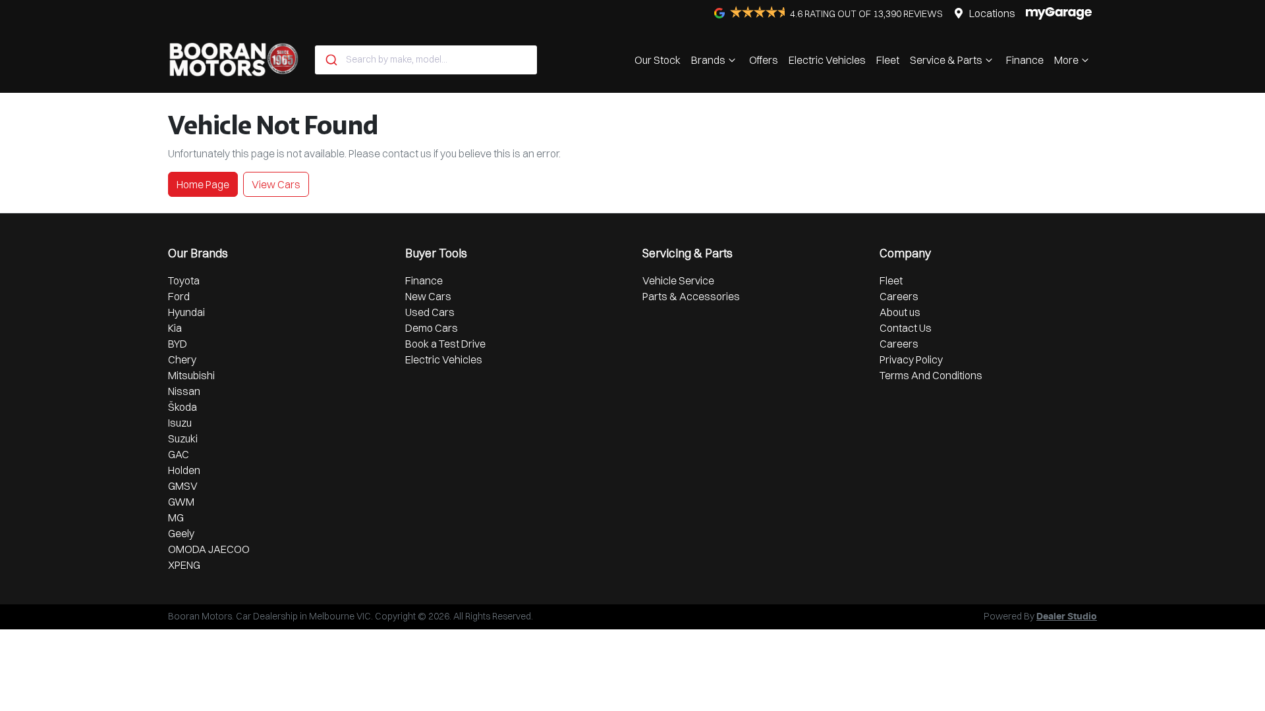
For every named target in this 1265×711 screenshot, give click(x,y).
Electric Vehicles (827, 59)
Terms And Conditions (931, 375)
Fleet (887, 59)
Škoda (182, 406)
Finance (1025, 59)
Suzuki (183, 438)
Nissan (184, 391)
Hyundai (186, 312)
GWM (181, 501)
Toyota (184, 280)
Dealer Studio (1066, 616)
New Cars (428, 296)
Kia (175, 327)
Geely (181, 533)
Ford (179, 296)
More (1066, 59)
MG (176, 517)
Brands (708, 59)
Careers (899, 296)
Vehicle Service (678, 280)
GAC (178, 454)
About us (900, 312)
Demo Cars (431, 327)
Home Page (203, 184)
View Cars (276, 184)
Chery (182, 359)
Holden (184, 470)
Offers (763, 59)
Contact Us (906, 327)
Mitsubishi (191, 375)
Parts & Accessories (691, 296)
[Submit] (330, 59)
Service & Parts (946, 59)
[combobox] (426, 59)
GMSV (183, 485)
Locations (992, 13)
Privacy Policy (911, 359)
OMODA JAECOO (209, 549)
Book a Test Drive (445, 343)
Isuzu (180, 422)
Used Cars (430, 312)
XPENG (184, 564)
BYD (177, 343)
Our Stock (657, 59)
